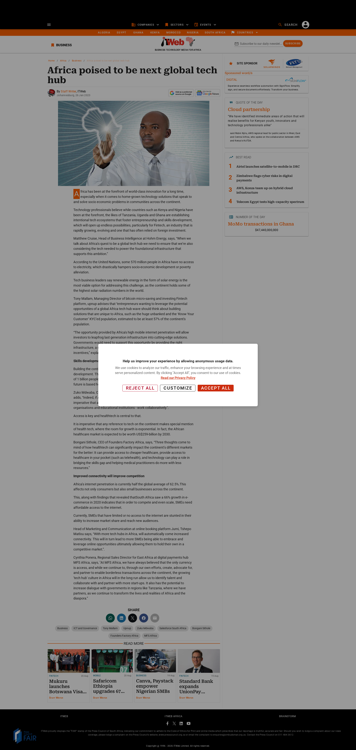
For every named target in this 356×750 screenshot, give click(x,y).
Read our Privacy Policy (178, 378)
